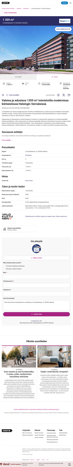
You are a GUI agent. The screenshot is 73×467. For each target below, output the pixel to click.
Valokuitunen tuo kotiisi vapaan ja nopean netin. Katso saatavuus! (46, 216)
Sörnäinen (26, 8)
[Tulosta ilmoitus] (3, 95)
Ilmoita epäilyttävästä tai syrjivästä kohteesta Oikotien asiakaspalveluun (36, 409)
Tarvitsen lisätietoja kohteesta (15, 266)
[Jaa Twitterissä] (63, 95)
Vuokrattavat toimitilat (8, 8)
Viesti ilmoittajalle (9, 298)
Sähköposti (7, 290)
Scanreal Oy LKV (36, 321)
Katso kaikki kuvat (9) (63, 29)
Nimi (5, 272)
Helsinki (19, 8)
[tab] (18, 77)
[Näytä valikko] (70, 3)
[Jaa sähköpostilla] (69, 95)
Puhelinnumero (8, 281)
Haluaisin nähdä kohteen (13, 269)
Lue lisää (69, 464)
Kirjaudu (64, 3)
